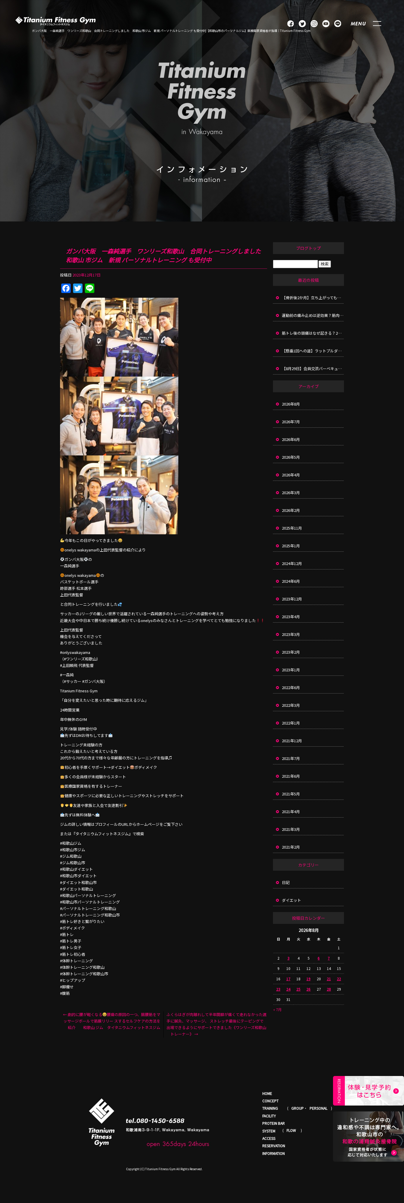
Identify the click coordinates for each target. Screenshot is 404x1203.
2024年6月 (291, 581)
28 (329, 989)
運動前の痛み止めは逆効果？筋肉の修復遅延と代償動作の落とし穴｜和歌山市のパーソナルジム (313, 315)
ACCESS (268, 1138)
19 (308, 978)
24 (288, 989)
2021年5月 (291, 794)
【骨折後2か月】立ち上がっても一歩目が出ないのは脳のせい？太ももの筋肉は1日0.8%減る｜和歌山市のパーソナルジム (313, 297)
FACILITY (269, 1115)
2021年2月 (291, 847)
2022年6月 (291, 687)
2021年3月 (291, 829)
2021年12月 (292, 740)
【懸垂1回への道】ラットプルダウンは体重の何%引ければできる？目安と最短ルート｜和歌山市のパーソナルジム (313, 351)
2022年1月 (291, 723)
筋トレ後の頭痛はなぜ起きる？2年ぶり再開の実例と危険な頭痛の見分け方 (313, 333)
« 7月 (277, 1009)
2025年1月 (291, 545)
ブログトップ (308, 248)
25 (298, 989)
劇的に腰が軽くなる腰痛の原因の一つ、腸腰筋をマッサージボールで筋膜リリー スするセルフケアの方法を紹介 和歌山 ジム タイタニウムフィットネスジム (111, 1021)
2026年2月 (291, 510)
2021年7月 (291, 758)
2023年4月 (291, 616)
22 (339, 978)
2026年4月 (291, 475)
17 (288, 978)
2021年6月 (291, 776)
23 (278, 989)
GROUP (297, 1108)
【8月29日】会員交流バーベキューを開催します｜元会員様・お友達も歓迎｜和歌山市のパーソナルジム (313, 368)
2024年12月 (292, 563)
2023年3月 (291, 634)
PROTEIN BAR (273, 1123)
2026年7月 (291, 421)
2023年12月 (292, 599)
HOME (267, 1093)
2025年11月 (292, 528)
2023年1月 (291, 670)
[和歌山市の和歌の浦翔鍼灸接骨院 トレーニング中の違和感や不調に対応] (368, 1136)
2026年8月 (291, 404)
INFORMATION (273, 1153)
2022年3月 (291, 705)
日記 (286, 882)
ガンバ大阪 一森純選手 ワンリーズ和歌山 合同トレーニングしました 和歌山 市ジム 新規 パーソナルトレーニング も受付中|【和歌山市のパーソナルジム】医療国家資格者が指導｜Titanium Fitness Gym (171, 30)
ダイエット (291, 900)
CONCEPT (270, 1100)
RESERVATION (273, 1145)
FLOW (291, 1130)
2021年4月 (291, 811)
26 (308, 989)
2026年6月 (291, 439)
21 (329, 978)
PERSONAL (318, 1108)
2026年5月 (291, 457)
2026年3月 (291, 492)
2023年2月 (291, 652)
